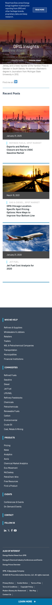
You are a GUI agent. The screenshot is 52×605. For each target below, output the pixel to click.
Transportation (10, 350)
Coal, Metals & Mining (13, 429)
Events (8, 494)
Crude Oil (8, 425)
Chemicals (9, 402)
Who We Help (11, 320)
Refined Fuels (10, 375)
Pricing (7, 445)
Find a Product (10, 486)
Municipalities (10, 354)
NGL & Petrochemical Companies (19, 345)
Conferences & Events (14, 502)
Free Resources (11, 481)
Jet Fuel (7, 389)
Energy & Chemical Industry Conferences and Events (22, 560)
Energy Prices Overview (11, 565)
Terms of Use (36, 583)
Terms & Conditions (10, 587)
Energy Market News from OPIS (14, 556)
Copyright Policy (27, 587)
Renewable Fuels (11, 411)
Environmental (10, 420)
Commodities (11, 367)
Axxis (6, 459)
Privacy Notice (8, 583)
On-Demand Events (12, 507)
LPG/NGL (8, 393)
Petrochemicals (11, 407)
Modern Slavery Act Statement (14, 591)
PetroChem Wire (11, 477)
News (6, 450)
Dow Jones (13, 571)
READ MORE (39, 10)
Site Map (32, 591)
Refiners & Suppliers (13, 327)
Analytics (8, 454)
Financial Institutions (13, 359)
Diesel (6, 384)
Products (10, 438)
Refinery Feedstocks (13, 398)
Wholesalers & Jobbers (14, 332)
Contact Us (7, 595)
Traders (7, 341)
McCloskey (8, 472)
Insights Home (17, 60)
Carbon (7, 416)
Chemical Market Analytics (16, 463)
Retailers (8, 336)
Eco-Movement (10, 468)
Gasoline (8, 380)
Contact (9, 515)
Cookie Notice (22, 583)
